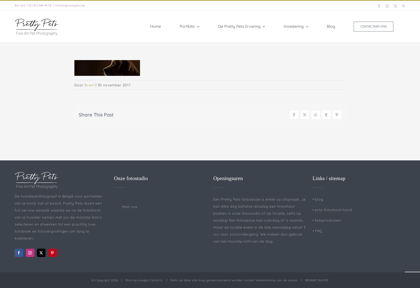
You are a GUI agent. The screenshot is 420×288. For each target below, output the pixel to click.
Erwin (89, 85)
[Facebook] (19, 253)
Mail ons (129, 207)
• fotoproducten (327, 220)
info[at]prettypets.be (70, 5)
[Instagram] (30, 253)
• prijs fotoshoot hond (332, 210)
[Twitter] (41, 253)
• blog (318, 199)
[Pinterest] (52, 253)
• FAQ (317, 231)
